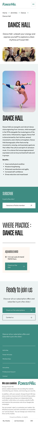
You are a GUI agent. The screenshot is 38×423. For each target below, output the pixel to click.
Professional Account (9, 372)
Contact (5, 376)
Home (5, 13)
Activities (14, 13)
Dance (23, 13)
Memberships (7, 359)
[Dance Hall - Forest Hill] (9, 4)
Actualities (6, 367)
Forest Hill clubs (7, 354)
